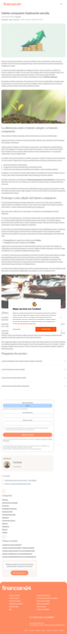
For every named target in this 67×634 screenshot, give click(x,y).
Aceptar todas (45, 329)
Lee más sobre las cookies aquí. (27, 323)
